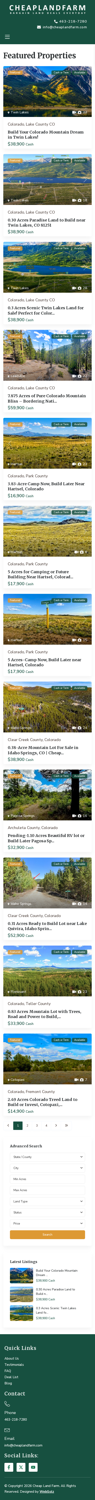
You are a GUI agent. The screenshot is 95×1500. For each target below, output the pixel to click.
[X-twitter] (21, 1467)
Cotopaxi (17, 1079)
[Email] (7, 1429)
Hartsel (17, 464)
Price (16, 1224)
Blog (8, 1383)
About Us (11, 1358)
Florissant (18, 991)
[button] (7, 37)
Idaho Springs (21, 727)
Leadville (18, 376)
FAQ (7, 1371)
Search (47, 1234)
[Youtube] (33, 1467)
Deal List (11, 1377)
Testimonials (14, 1364)
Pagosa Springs (23, 815)
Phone (10, 1412)
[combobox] (47, 1168)
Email (9, 1438)
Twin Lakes (20, 112)
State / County (22, 1157)
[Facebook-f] (8, 1467)
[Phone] (7, 1403)
